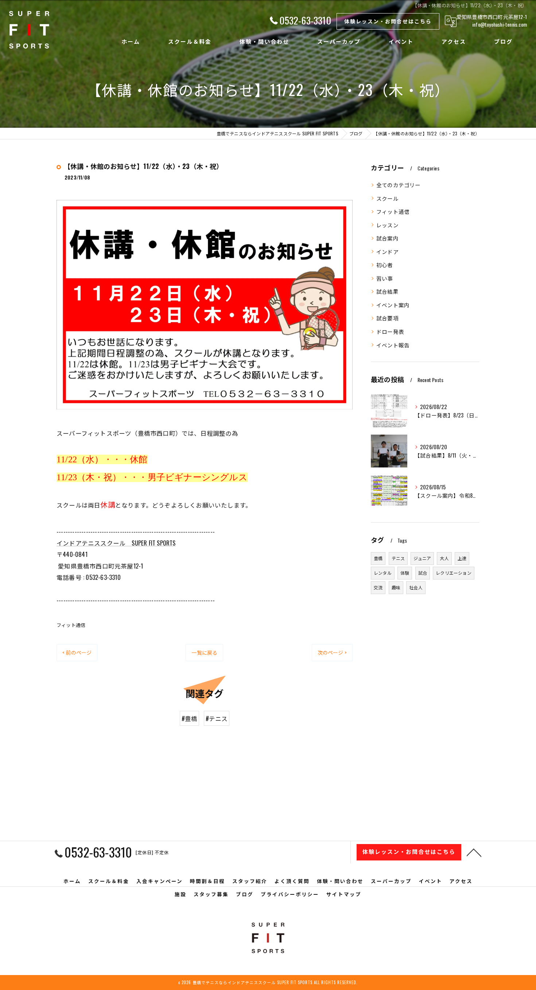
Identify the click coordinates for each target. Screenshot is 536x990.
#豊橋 (190, 718)
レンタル (383, 573)
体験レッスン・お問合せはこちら (388, 21)
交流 (378, 587)
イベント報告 (392, 345)
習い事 (384, 278)
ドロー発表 (390, 331)
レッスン (387, 225)
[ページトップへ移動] (474, 852)
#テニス (217, 718)
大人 (444, 558)
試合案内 (387, 238)
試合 (422, 573)
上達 (462, 558)
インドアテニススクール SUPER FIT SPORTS (116, 542)
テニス (398, 558)
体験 (404, 573)
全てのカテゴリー (398, 185)
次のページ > (332, 652)
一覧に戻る (204, 652)
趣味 (396, 587)
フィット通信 (71, 624)
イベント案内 (392, 305)
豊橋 (378, 558)
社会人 (416, 587)
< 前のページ (77, 652)
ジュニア (422, 558)
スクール (387, 198)
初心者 (384, 265)
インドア (387, 251)
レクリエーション (453, 573)
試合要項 (387, 318)
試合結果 (387, 291)
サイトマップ (343, 894)
